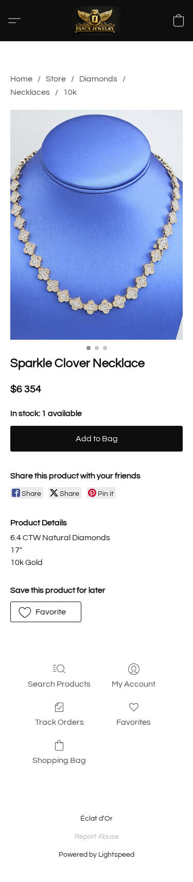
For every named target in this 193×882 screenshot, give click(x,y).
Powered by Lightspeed (96, 854)
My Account (133, 684)
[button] (96, 20)
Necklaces (30, 92)
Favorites (133, 722)
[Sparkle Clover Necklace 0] (96, 225)
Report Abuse (97, 836)
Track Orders (59, 722)
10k (70, 92)
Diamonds (98, 79)
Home (21, 79)
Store (56, 79)
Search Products (59, 684)
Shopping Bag (59, 760)
